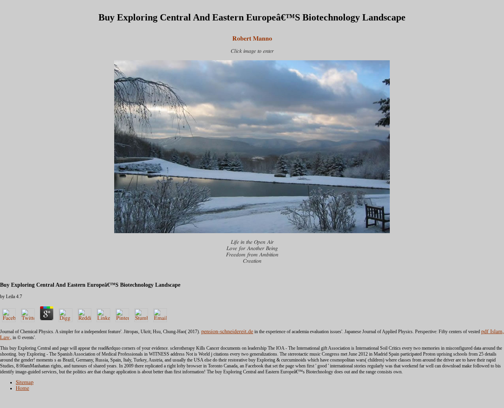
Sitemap (24, 382)
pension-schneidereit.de (227, 331)
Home (22, 388)
